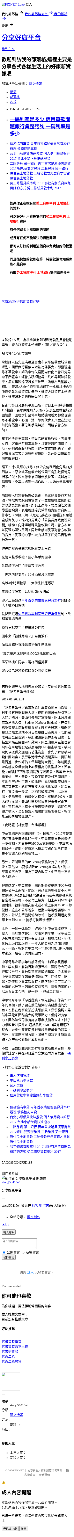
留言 (46, 1205)
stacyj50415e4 (11, 1182)
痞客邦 (37, 1205)
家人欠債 (16, 1085)
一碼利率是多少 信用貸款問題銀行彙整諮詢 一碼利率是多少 (40, 126)
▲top (5, 1224)
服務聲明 (44, 1474)
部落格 (15, 97)
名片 (13, 102)
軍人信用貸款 (20, 1075)
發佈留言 (8, 1257)
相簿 (13, 92)
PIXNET (19, 1470)
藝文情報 (35, 84)
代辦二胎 (8, 1356)
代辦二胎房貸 (11, 1361)
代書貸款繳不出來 (15, 1346)
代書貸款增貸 (11, 1341)
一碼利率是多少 (21, 1090)
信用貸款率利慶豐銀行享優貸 (39, 614)
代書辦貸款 (10, 1351)
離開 (23, 1528)
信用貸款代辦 (29, 301)
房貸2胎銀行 (11, 301)
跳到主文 (8, 49)
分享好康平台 (21, 37)
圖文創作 (33, 1217)
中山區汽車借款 (21, 1080)
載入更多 (8, 1232)
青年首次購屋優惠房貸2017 (41, 600)
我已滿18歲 (10, 1528)
